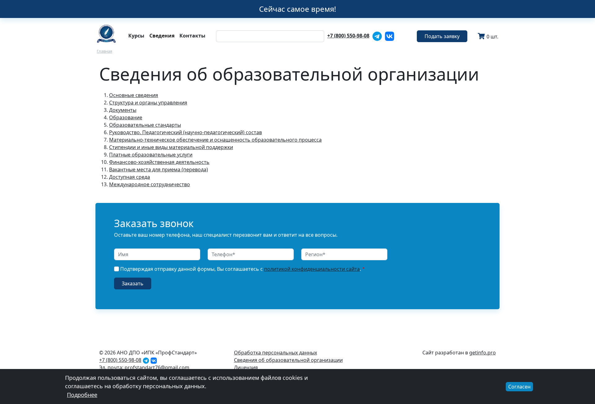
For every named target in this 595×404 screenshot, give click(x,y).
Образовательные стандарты (145, 124)
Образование (125, 117)
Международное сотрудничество (149, 184)
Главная (104, 51)
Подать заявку (442, 36)
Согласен (519, 386)
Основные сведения (133, 95)
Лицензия (246, 367)
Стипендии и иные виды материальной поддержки (171, 147)
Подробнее (82, 394)
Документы (122, 110)
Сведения (161, 35)
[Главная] (109, 33)
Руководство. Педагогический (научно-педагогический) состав (185, 132)
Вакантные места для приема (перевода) (158, 169)
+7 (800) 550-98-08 (120, 360)
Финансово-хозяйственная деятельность (159, 162)
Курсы (136, 35)
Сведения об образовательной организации (288, 360)
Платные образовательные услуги (150, 154)
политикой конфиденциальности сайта (312, 269)
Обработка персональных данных (275, 352)
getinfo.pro (482, 352)
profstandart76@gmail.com (157, 367)
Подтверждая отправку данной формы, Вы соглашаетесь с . (240, 269)
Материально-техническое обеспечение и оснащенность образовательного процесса (215, 139)
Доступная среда (129, 176)
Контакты (192, 35)
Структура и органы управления (148, 102)
